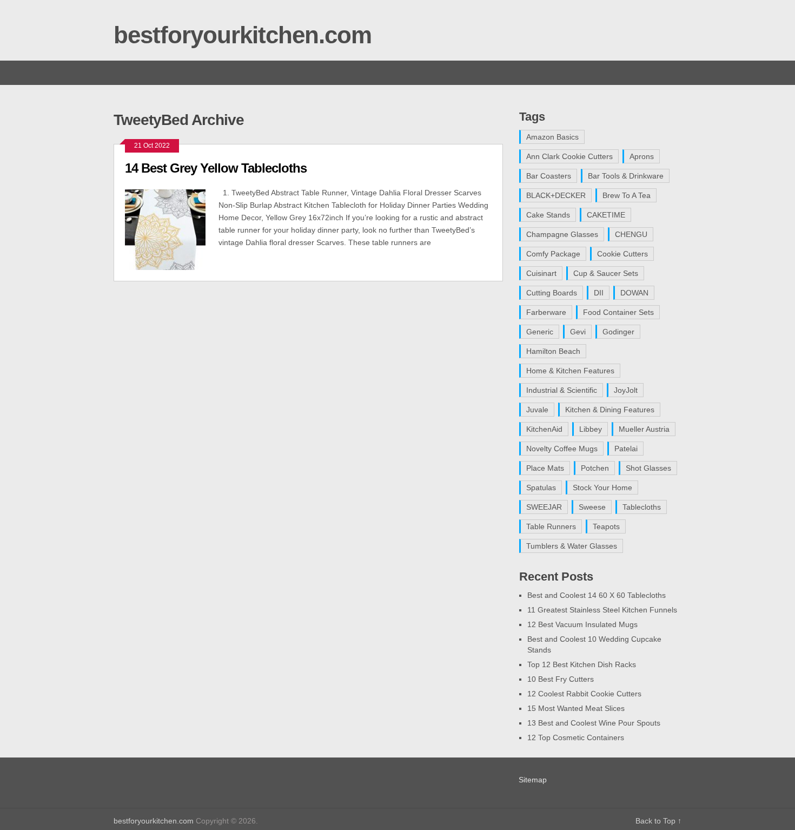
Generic (539, 331)
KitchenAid (544, 429)
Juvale (537, 409)
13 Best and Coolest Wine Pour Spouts (593, 723)
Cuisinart (541, 273)
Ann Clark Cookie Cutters (569, 156)
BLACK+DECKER (556, 195)
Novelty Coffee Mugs (562, 448)
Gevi (578, 331)
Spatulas (541, 487)
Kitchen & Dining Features (609, 409)
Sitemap (533, 779)
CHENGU (631, 234)
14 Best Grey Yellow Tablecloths (216, 168)
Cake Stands (548, 214)
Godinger (618, 331)
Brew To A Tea (626, 195)
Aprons (642, 156)
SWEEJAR (544, 507)
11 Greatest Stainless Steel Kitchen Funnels (602, 609)
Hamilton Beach (553, 351)
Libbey (590, 429)
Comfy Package (553, 253)
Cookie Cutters (622, 253)
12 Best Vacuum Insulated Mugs (582, 624)
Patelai (626, 448)
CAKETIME (606, 214)
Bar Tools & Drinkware (626, 176)
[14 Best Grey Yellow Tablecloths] (171, 228)
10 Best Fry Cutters (560, 679)
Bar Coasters (548, 176)
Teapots (606, 526)
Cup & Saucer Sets (605, 273)
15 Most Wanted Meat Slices (576, 708)
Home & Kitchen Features (570, 370)
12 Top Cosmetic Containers (575, 737)
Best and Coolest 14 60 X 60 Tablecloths (596, 595)
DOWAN (634, 292)
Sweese (592, 507)
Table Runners (551, 526)
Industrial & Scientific (561, 390)
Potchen (595, 468)
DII (599, 292)
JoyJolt (626, 390)
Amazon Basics (552, 137)
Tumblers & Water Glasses (571, 546)
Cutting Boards (551, 292)
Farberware (546, 312)
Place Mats (545, 468)
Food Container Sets (618, 312)
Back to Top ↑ (658, 820)
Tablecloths (641, 507)
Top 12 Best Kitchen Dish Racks (581, 664)
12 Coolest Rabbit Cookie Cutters (584, 693)
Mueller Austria (644, 429)
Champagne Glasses (562, 234)
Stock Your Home (602, 487)
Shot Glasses (648, 468)
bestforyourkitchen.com (243, 35)
